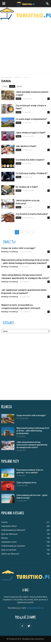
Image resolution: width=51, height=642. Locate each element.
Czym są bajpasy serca (26, 483)
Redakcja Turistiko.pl (9, 252)
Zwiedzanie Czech (8, 542)
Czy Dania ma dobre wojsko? (30, 159)
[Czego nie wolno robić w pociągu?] (7, 418)
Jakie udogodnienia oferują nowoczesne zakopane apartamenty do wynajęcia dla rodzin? (31, 444)
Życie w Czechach (8, 550)
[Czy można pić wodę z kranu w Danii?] (7, 109)
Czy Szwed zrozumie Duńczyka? (32, 214)
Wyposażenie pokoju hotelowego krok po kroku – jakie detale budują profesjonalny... (32, 430)
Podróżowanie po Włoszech (13, 530)
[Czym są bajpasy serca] (7, 485)
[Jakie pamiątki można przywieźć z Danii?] (7, 95)
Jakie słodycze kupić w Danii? (31, 132)
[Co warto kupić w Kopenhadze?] (7, 122)
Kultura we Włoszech (10, 553)
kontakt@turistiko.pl (35, 608)
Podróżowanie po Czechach (13, 546)
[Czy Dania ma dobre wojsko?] (7, 163)
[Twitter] (28, 626)
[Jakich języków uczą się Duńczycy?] (7, 204)
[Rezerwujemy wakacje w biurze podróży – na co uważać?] (7, 473)
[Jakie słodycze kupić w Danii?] (7, 136)
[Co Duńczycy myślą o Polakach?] (7, 176)
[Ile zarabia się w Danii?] (7, 190)
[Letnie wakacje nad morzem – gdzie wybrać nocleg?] (7, 498)
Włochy (19, 86)
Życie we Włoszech (9, 534)
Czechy (4, 86)
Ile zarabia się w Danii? (27, 187)
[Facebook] (22, 626)
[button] (47, 3)
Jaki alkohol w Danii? (26, 146)
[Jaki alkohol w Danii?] (7, 149)
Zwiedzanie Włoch (9, 526)
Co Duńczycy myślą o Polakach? (31, 173)
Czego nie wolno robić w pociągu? (18, 248)
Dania (12, 86)
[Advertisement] (25, 47)
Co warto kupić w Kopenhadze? (31, 119)
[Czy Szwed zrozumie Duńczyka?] (7, 217)
